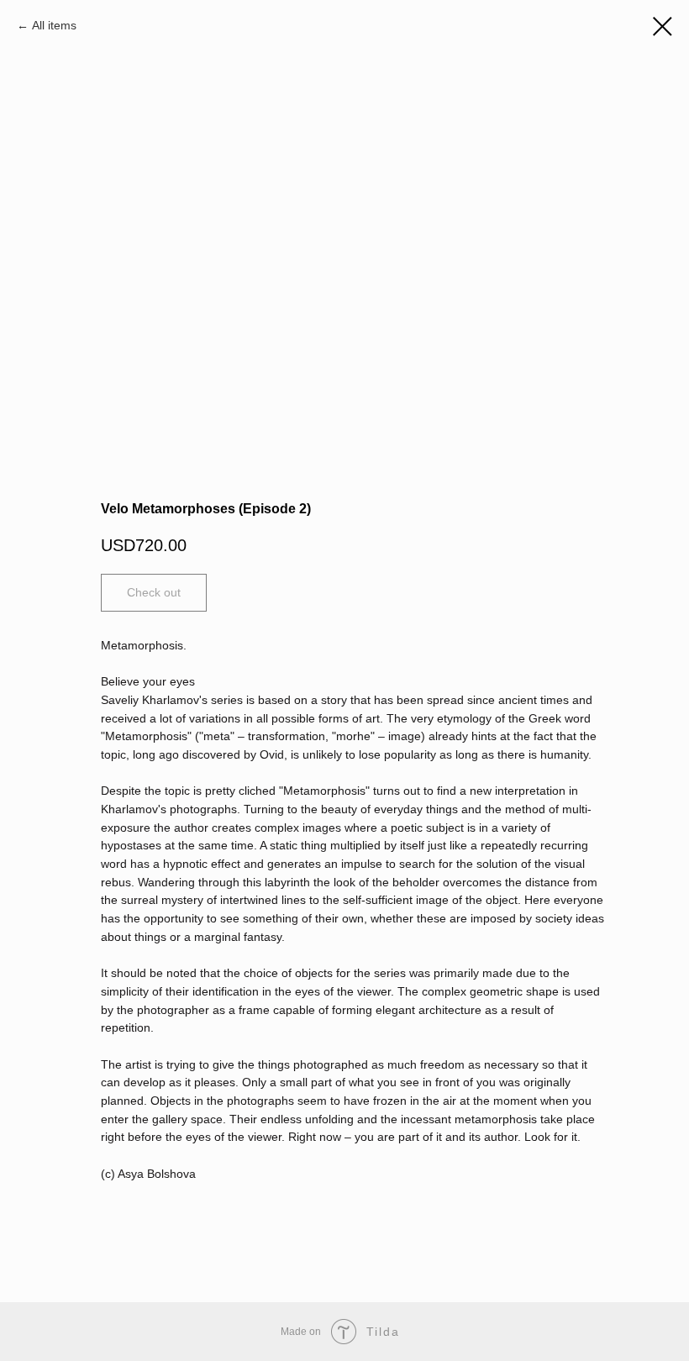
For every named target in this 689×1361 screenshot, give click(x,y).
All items (54, 25)
